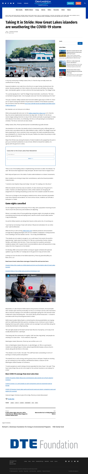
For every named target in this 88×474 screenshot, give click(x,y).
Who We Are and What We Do (57, 16)
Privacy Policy (26, 471)
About (29, 461)
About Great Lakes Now (11, 15)
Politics (49, 10)
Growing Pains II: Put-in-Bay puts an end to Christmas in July (23, 271)
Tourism (31, 16)
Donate (78, 3)
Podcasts (26, 3)
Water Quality (19, 10)
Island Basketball (45, 15)
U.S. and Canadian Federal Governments (42, 16)
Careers (55, 461)
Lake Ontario (57, 15)
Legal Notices (39, 471)
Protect (11, 16)
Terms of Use (21, 471)
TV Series (19, 3)
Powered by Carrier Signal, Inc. (73, 471)
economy (22, 402)
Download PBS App (39, 461)
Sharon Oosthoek (14, 31)
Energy (37, 10)
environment (27, 402)
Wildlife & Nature (29, 10)
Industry (43, 10)
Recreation (56, 10)
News (68, 15)
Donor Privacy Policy (32, 471)
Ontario (74, 15)
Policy (77, 15)
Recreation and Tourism (19, 16)
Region (26, 16)
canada (12, 402)
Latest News (63, 15)
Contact (25, 461)
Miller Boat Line (27, 230)
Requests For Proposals (46, 471)
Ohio (71, 15)
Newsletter (70, 3)
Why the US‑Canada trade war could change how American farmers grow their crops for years (74, 52)
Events (33, 461)
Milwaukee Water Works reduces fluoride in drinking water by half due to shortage (74, 71)
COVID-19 (39, 15)
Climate (69, 10)
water (36, 402)
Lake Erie (52, 15)
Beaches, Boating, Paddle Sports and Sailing (26, 15)
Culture (63, 10)
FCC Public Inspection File (14, 471)
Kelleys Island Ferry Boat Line (37, 113)
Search (60, 41)
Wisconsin (66, 16)
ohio (33, 402)
